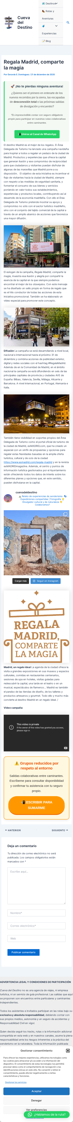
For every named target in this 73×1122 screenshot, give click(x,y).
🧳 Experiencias (49, 30)
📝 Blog (46, 41)
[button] (68, 1050)
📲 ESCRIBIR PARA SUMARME (36, 805)
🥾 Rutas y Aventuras (48, 15)
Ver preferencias (36, 1109)
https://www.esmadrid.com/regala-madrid (28, 462)
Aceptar (37, 1091)
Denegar (36, 1100)
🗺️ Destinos (49, 3)
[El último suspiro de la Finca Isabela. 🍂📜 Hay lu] (36, 542)
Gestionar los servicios (15, 1082)
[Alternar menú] (55, 3)
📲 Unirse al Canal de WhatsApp (37, 134)
